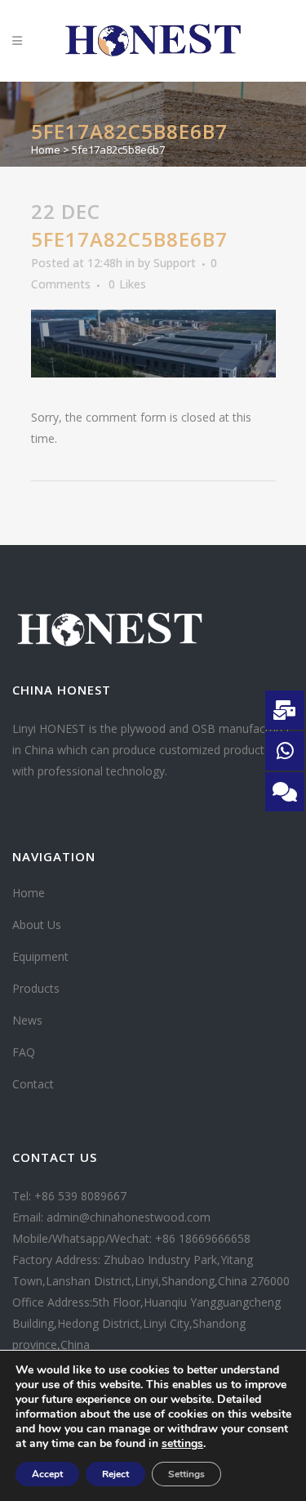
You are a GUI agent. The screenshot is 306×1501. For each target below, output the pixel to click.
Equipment (40, 956)
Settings (186, 1474)
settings (182, 1443)
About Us (36, 924)
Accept (47, 1474)
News (27, 1020)
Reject (115, 1474)
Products (36, 988)
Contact (33, 1084)
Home (45, 149)
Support (174, 262)
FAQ (23, 1052)
